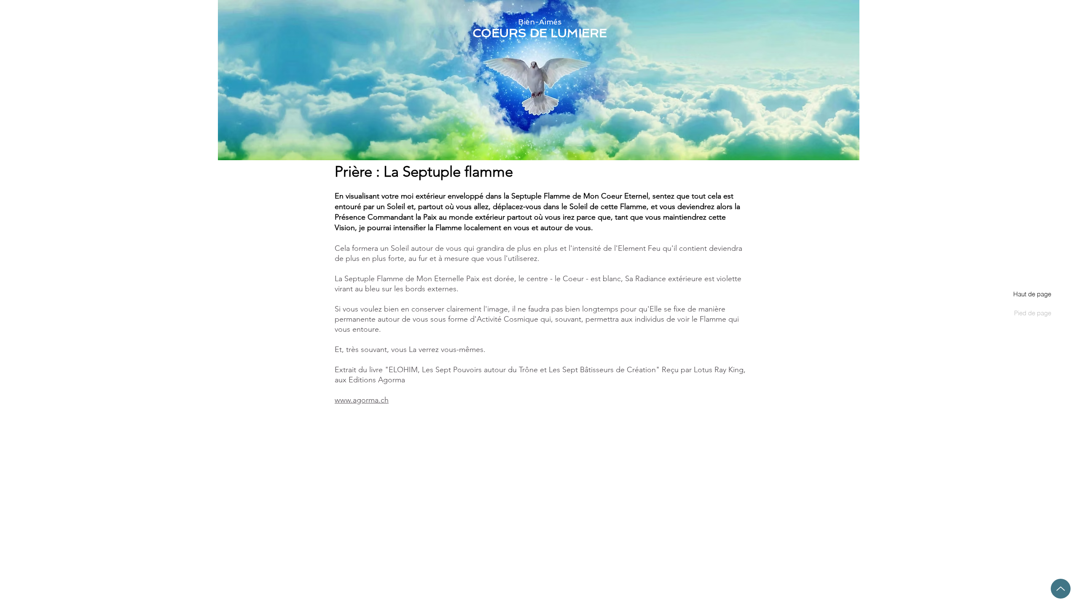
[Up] (1061, 589)
